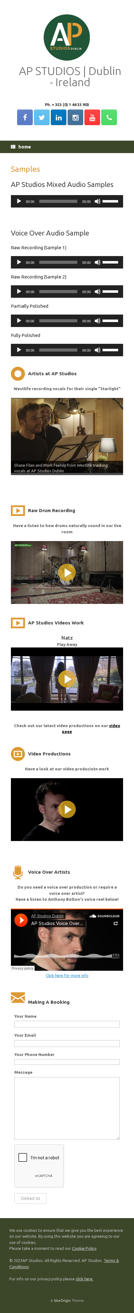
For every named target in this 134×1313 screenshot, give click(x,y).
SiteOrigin (62, 1300)
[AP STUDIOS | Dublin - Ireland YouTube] (92, 117)
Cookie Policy (84, 1248)
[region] (67, 439)
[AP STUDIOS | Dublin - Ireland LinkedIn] (58, 117)
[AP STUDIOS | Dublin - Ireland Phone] (109, 117)
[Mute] (97, 201)
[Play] (19, 201)
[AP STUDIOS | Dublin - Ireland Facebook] (25, 117)
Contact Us (30, 1198)
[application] (67, 201)
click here (84, 1279)
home (24, 146)
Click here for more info (67, 975)
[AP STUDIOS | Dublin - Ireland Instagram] (75, 117)
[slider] (111, 200)
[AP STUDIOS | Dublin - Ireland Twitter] (42, 117)
